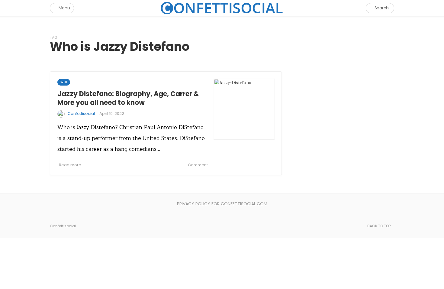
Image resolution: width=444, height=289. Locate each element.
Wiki (63, 82)
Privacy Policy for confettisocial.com (222, 204)
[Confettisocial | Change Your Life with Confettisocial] (222, 8)
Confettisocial (81, 113)
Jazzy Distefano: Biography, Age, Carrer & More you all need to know (128, 98)
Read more (70, 165)
